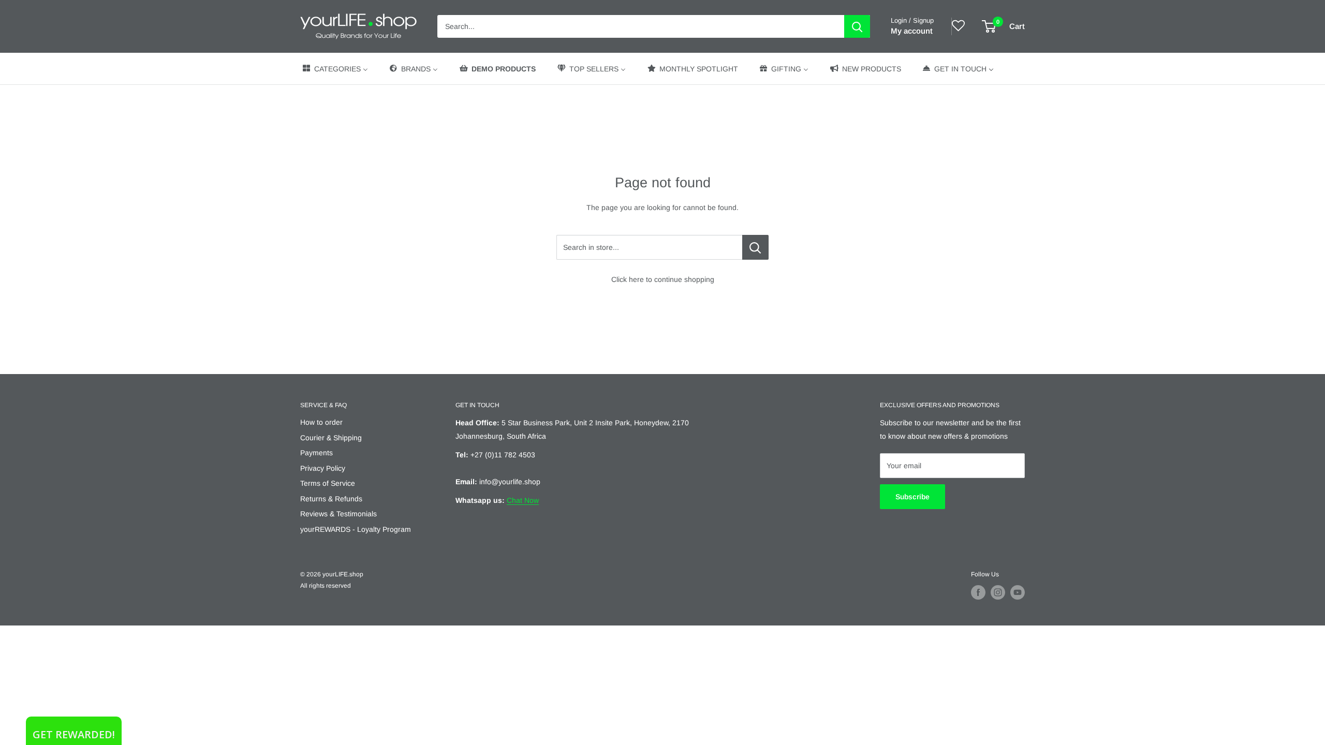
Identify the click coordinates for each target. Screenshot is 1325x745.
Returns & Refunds (331, 499)
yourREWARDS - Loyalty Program (355, 529)
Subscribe (912, 497)
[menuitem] (334, 69)
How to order (321, 422)
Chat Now (523, 500)
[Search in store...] (755, 247)
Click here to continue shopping (662, 279)
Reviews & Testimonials (338, 514)
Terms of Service (327, 483)
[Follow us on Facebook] (978, 592)
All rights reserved (325, 585)
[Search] (857, 26)
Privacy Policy (322, 468)
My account (912, 30)
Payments (316, 453)
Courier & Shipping (331, 438)
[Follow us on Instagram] (998, 592)
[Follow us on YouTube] (1017, 592)
